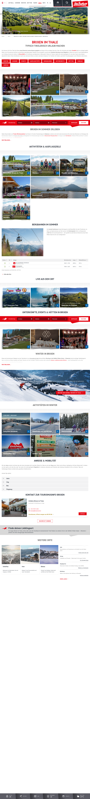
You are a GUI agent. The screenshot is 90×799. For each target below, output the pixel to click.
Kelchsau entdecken (84, 575)
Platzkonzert (18, 137)
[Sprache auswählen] (4, 3)
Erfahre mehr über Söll (83, 552)
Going (61, 556)
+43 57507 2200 (34, 509)
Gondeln (74, 50)
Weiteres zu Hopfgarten (83, 568)
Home (3, 36)
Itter (23, 566)
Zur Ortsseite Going (84, 560)
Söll (61, 547)
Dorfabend (68, 135)
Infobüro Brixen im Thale (36, 501)
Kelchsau (62, 571)
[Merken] (22, 515)
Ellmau (43, 566)
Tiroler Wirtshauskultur (19, 134)
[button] (29, 91)
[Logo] (80, 4)
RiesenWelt (22, 54)
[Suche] (48, 3)
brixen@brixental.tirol (36, 510)
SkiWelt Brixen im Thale (18, 378)
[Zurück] (4, 21)
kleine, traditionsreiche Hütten (59, 360)
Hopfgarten (63, 563)
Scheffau (5, 566)
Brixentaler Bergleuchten (51, 135)
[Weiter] (86, 21)
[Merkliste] (50, 3)
